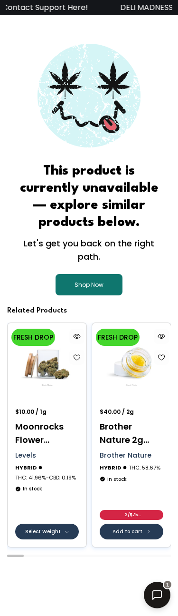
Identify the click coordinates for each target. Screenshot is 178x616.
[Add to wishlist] (76, 357)
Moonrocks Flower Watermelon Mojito (42, 433)
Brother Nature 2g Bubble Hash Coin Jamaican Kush (127, 433)
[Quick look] (76, 336)
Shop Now (89, 285)
